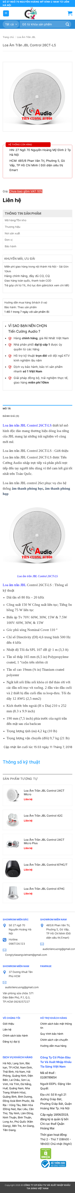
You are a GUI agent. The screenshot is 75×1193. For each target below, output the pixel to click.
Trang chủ (8, 37)
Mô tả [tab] (7, 408)
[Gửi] (68, 24)
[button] (6, 13)
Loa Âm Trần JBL (26, 37)
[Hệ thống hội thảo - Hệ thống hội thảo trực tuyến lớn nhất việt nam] (30, 13)
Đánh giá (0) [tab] (11, 416)
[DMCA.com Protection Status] (45, 1153)
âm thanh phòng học (27, 488)
